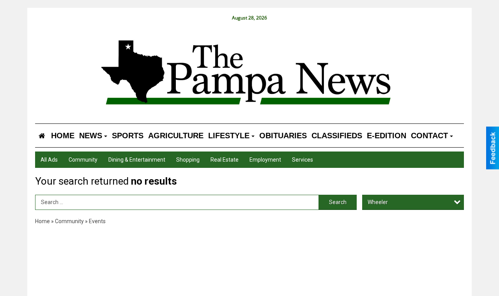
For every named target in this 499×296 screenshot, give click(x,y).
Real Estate (225, 160)
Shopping (188, 160)
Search (338, 202)
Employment (265, 160)
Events (97, 221)
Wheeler (378, 202)
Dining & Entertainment (136, 160)
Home (42, 221)
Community (83, 160)
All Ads (49, 160)
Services (302, 160)
